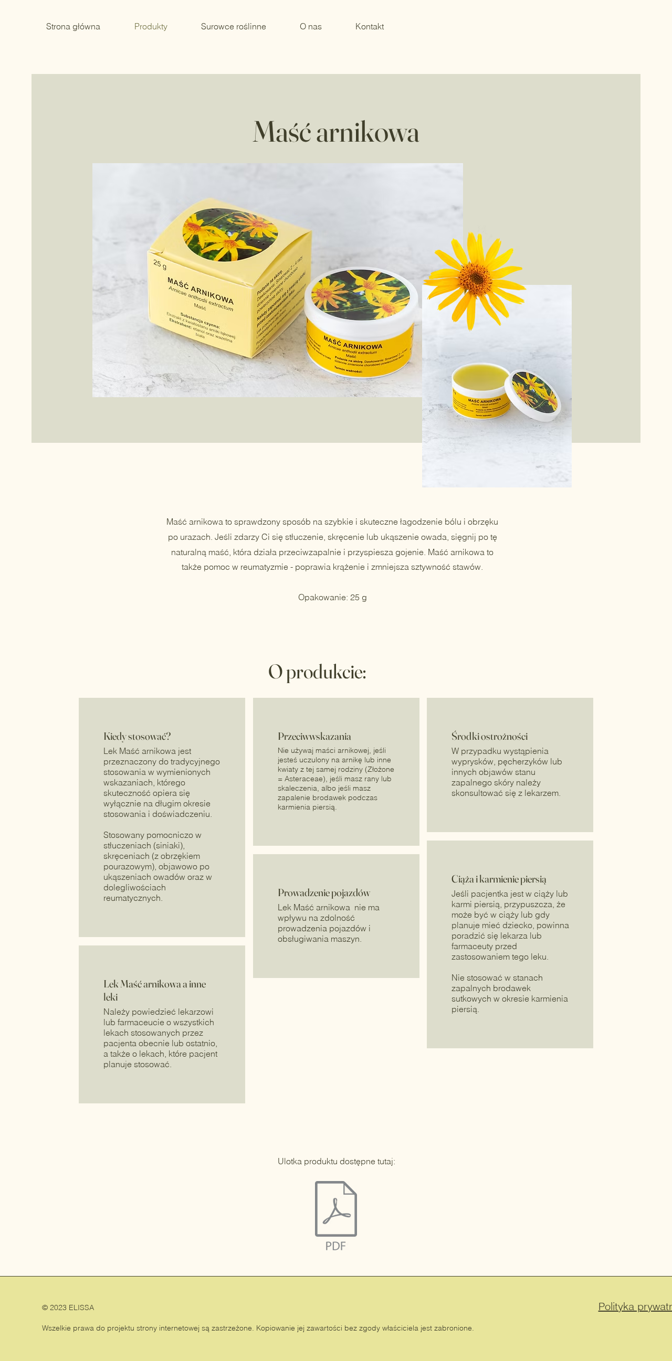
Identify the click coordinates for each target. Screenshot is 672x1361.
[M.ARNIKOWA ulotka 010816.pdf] (336, 1217)
